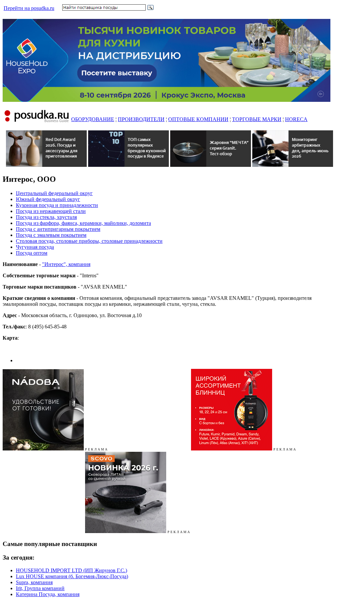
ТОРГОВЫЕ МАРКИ (256, 119)
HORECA (296, 119)
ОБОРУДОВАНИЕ (92, 119)
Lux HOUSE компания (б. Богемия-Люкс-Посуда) (72, 576)
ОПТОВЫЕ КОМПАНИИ (198, 119)
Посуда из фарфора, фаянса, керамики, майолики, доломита (83, 223)
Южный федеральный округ (48, 199)
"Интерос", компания (66, 264)
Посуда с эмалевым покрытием (51, 235)
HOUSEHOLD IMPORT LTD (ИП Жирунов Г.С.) (71, 570)
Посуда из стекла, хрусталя (46, 217)
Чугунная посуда (35, 247)
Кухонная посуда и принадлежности (57, 205)
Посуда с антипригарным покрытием (58, 229)
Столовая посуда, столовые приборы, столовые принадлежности (89, 241)
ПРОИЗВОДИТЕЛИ (141, 119)
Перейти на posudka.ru (29, 8)
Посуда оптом (31, 253)
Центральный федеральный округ (54, 193)
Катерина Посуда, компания (47, 594)
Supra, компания (34, 582)
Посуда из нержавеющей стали (51, 211)
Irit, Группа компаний (40, 588)
